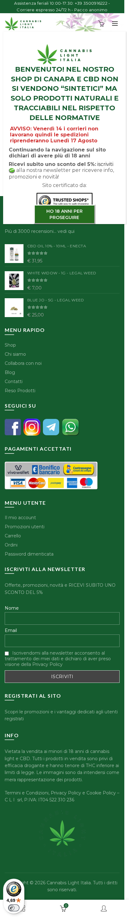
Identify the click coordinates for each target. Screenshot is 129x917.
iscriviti (105, 164)
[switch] (13, 907)
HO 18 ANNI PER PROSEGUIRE (64, 214)
